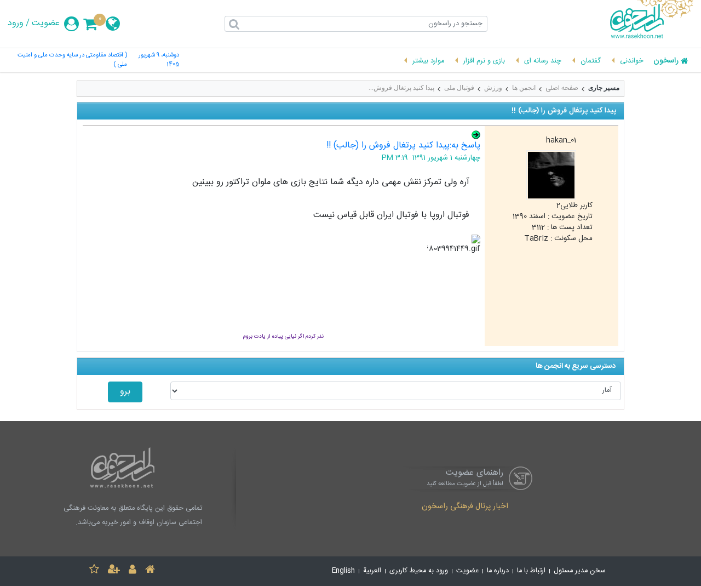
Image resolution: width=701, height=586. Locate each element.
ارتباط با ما (531, 571)
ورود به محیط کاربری (418, 571)
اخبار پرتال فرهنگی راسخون (465, 507)
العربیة (372, 571)
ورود (16, 23)
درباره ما (498, 571)
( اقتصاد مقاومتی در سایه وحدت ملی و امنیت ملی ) (72, 60)
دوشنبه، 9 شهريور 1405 (159, 60)
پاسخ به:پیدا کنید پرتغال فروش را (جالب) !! (403, 145)
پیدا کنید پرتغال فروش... (401, 88)
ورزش (493, 88)
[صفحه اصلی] (150, 571)
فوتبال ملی (459, 88)
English (343, 571)
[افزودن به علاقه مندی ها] (94, 571)
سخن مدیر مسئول (580, 571)
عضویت (46, 23)
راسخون (666, 61)
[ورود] (132, 571)
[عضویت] (114, 571)
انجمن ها (524, 88)
